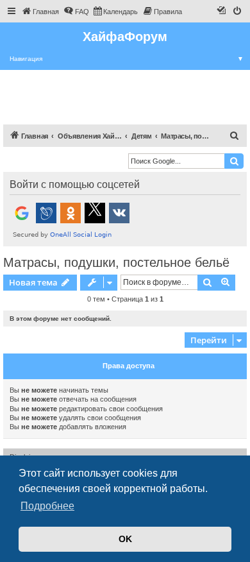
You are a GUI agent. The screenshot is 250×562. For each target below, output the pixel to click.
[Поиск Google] (234, 161)
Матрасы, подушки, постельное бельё (116, 262)
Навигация (127, 58)
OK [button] (125, 539)
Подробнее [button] (47, 505)
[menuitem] (40, 11)
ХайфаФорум (125, 37)
